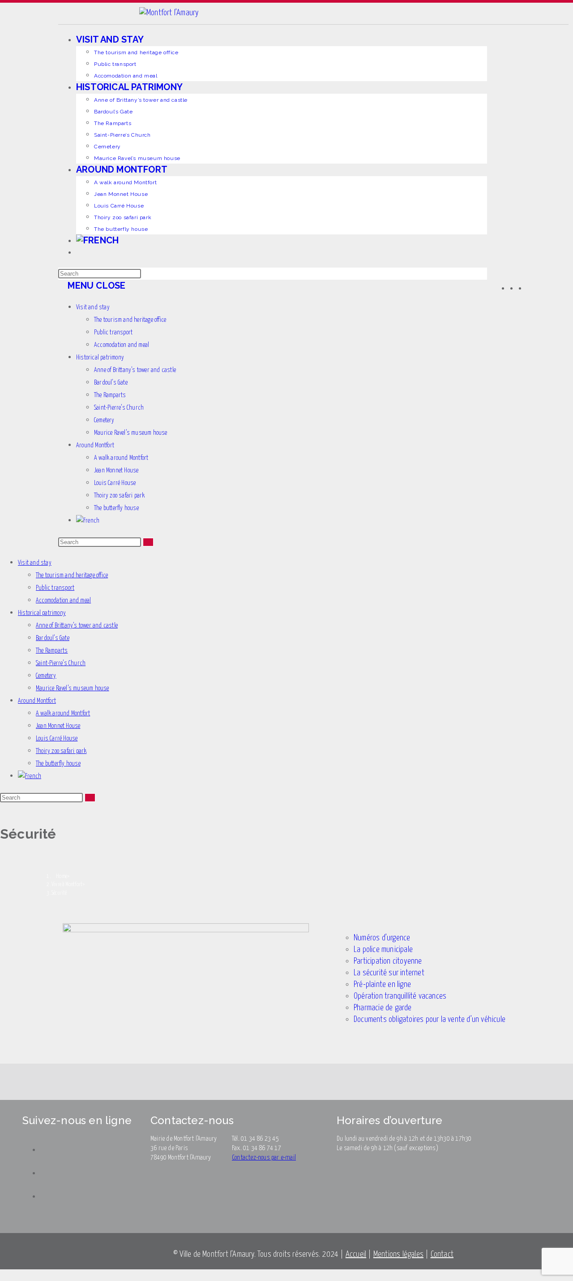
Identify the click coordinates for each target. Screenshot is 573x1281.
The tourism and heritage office (130, 320)
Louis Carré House (115, 483)
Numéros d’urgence (382, 938)
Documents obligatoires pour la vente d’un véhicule (429, 1019)
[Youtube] (530, 288)
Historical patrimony (100, 358)
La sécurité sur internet (389, 973)
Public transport (113, 332)
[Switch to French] (281, 240)
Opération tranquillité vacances (400, 996)
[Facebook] (513, 288)
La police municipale (383, 949)
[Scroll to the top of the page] (3, 1275)
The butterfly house (116, 508)
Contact (442, 1254)
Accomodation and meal (121, 345)
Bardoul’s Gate (111, 383)
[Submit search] (148, 542)
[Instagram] (522, 288)
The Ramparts (110, 395)
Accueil (356, 1254)
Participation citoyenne (388, 961)
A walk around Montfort (121, 458)
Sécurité (59, 893)
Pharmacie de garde (383, 1008)
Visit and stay (93, 307)
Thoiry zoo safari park (119, 496)
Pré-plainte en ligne (382, 984)
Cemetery (104, 420)
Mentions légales (398, 1254)
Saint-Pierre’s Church (119, 408)
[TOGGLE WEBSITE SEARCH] (79, 252)
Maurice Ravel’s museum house (130, 433)
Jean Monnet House (116, 470)
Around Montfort (95, 445)
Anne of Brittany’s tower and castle (135, 370)
